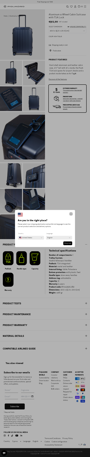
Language (49, 233)
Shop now (67, 243)
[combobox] (25, 238)
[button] (71, 214)
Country (20, 233)
